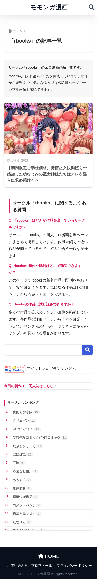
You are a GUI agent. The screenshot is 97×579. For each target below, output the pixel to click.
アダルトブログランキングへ (51, 369)
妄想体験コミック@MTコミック (39, 437)
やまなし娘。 (24, 471)
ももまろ (21, 480)
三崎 (18, 463)
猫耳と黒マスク (26, 514)
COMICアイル (26, 429)
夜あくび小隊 (25, 412)
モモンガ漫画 (49, 7)
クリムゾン (24, 420)
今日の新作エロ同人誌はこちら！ (30, 386)
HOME (51, 556)
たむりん (21, 522)
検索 (87, 350)
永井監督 (21, 488)
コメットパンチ (26, 505)
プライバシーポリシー (74, 565)
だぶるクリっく (27, 446)
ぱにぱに (22, 454)
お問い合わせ (17, 565)
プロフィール (41, 565)
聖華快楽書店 (24, 497)
